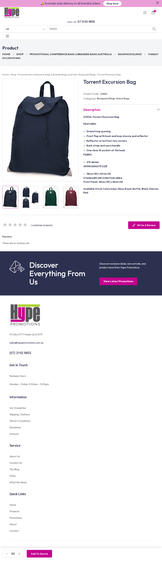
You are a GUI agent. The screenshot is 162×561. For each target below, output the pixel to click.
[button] (157, 2)
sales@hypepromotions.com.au (26, 342)
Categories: (89, 98)
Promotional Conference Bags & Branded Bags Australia (71, 54)
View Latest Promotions (118, 281)
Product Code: (91, 93)
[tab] (121, 109)
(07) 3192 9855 (20, 353)
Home (6, 54)
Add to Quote (39, 553)
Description (91, 109)
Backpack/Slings (130, 54)
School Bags (122, 98)
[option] (10, 197)
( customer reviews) (41, 225)
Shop (20, 54)
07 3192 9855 (86, 21)
